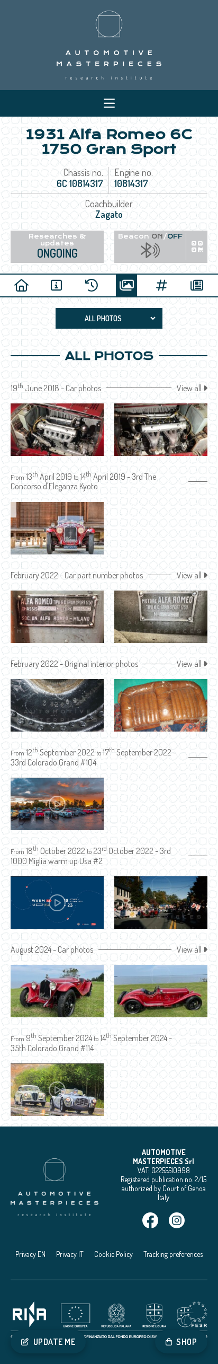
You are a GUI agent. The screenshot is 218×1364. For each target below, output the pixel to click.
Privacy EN (30, 1254)
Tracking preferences (173, 1254)
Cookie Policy (113, 1254)
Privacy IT (70, 1254)
